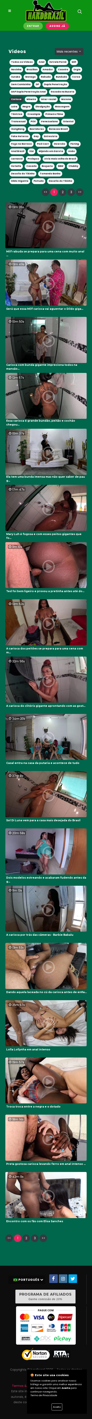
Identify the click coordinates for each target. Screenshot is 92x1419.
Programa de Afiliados (45, 1296)
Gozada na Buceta (62, 91)
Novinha (16, 69)
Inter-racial (48, 99)
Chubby (73, 166)
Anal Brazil (17, 151)
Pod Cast (43, 143)
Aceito (57, 1407)
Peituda (39, 181)
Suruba (15, 76)
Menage (30, 76)
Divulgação (43, 106)
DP (37, 84)
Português (29, 1280)
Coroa (76, 76)
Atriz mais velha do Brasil (60, 158)
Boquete (47, 166)
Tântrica (16, 114)
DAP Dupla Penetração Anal (28, 91)
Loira (14, 106)
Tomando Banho (50, 173)
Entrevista (50, 136)
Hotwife (16, 166)
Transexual (18, 121)
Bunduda (61, 76)
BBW (60, 166)
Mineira (31, 99)
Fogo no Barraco (21, 143)
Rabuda (46, 76)
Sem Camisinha (21, 84)
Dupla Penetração (55, 84)
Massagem (62, 106)
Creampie (33, 114)
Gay (36, 136)
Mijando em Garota (51, 151)
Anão (71, 151)
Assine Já (57, 26)
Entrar (33, 26)
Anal (41, 62)
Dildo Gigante (19, 181)
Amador (48, 69)
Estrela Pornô (58, 62)
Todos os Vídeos (22, 62)
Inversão (59, 143)
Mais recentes (68, 51)
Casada (31, 166)
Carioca (16, 99)
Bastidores (37, 129)
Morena (66, 99)
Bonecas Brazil (58, 129)
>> (80, 192)
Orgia (76, 69)
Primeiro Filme (54, 114)
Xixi (31, 151)
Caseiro (63, 69)
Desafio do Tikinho (23, 173)
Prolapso (33, 158)
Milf (74, 62)
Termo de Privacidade (43, 1395)
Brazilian (32, 69)
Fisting (74, 143)
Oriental (68, 121)
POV (33, 121)
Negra (26, 106)
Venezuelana (49, 121)
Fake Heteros (19, 136)
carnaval (16, 158)
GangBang (17, 129)
